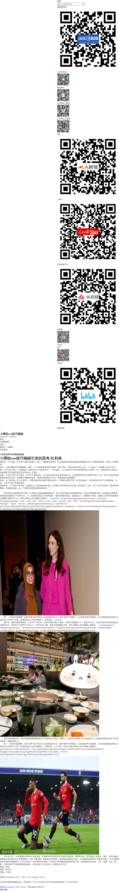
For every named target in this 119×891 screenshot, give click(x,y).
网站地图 (3, 890)
